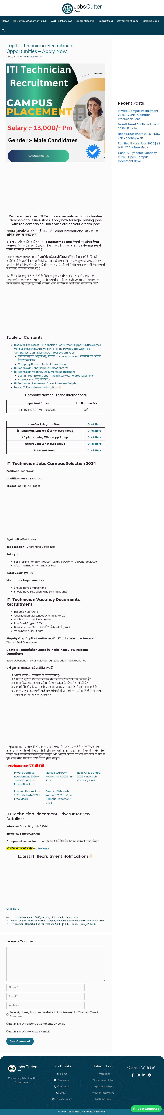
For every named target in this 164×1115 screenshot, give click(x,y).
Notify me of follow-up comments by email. (37, 1024)
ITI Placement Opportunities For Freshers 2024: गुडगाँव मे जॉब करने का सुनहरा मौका (53, 924)
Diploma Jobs (151, 21)
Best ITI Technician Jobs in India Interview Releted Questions (56, 376)
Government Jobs (128, 21)
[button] (3, 30)
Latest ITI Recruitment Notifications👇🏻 (38, 387)
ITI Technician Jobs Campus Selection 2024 (41, 368)
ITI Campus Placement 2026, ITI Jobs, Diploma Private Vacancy (44, 917)
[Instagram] (138, 1075)
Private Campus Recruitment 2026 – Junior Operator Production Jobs (26, 778)
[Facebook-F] (132, 1075)
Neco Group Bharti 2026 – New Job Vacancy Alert (88, 776)
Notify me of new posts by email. (29, 1031)
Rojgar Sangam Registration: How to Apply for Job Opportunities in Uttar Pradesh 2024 (57, 920)
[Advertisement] (55, 190)
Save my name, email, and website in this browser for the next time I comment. (54, 1014)
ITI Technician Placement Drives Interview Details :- (46, 383)
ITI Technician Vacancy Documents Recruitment (44, 372)
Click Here (94, 424)
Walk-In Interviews (61, 21)
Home (5, 21)
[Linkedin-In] (143, 1075)
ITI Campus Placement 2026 (30, 21)
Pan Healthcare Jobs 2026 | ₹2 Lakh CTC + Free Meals (27, 795)
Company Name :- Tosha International (42, 364)
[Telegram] (149, 1075)
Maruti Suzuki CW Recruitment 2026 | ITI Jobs (59, 776)
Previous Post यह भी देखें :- (34, 379)
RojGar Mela (106, 21)
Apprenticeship (85, 21)
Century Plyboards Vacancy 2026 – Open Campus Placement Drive (59, 797)
